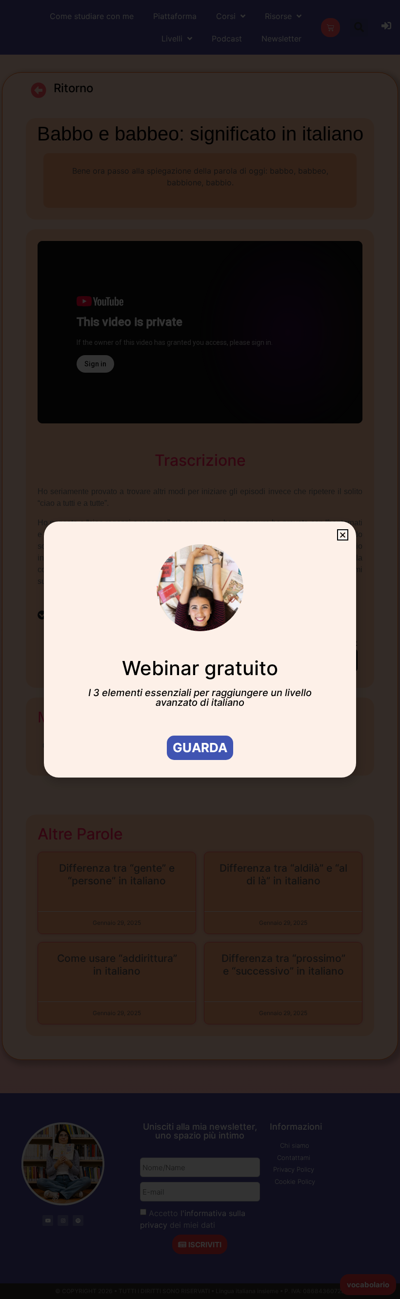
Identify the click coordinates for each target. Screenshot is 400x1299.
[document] (200, 649)
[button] (342, 535)
